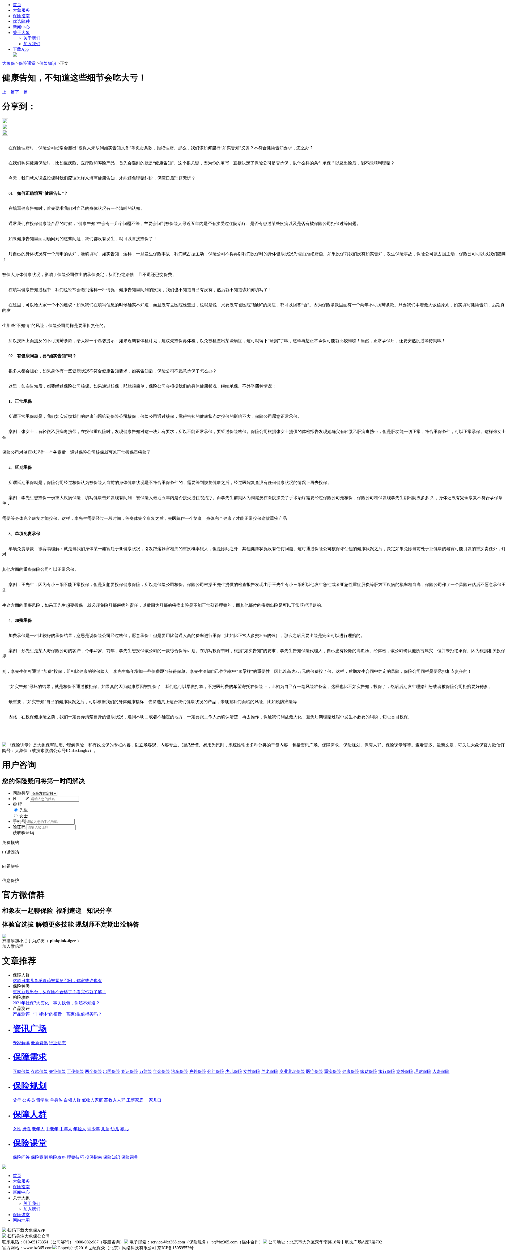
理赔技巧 (75, 1157)
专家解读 (21, 1042)
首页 (17, 4)
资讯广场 (30, 1028)
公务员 (28, 1100)
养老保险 (269, 1071)
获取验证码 (23, 832)
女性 (17, 1129)
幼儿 (114, 1129)
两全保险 (93, 1071)
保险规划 (30, 1085)
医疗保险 (314, 1071)
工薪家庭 (134, 1100)
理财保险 (422, 1071)
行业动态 (57, 1042)
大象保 (8, 63)
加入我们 (31, 43)
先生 (23, 810)
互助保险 (21, 1071)
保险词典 (129, 1157)
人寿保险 (440, 1071)
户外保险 (197, 1071)
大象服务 (21, 10)
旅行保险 (386, 1071)
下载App (21, 49)
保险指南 (21, 16)
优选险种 (21, 21)
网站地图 (21, 1220)
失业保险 (57, 1071)
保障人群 (30, 1114)
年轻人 (79, 1129)
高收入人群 (114, 1100)
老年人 (38, 1129)
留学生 (42, 1100)
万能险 (145, 1071)
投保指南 (93, 1157)
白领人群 (72, 1100)
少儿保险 (233, 1071)
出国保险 (111, 1071)
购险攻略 (57, 1157)
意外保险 (404, 1071)
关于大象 (21, 32)
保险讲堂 (21, 1214)
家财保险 (368, 1071)
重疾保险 (332, 1071)
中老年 (52, 1129)
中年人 (66, 1129)
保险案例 (39, 1157)
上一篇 (8, 92)
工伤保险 (75, 1071)
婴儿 (124, 1129)
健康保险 (350, 1071)
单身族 (56, 1100)
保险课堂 (27, 63)
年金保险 (161, 1071)
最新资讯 (39, 1042)
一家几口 (153, 1100)
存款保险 (39, 1071)
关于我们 (31, 38)
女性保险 (251, 1071)
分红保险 (215, 1071)
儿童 (105, 1129)
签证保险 (129, 1071)
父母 (17, 1100)
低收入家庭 (92, 1100)
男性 (26, 1129)
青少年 (93, 1129)
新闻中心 (21, 27)
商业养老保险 (292, 1071)
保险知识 (47, 63)
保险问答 (21, 1157)
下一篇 (21, 92)
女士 (23, 816)
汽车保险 (179, 1071)
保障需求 (30, 1057)
